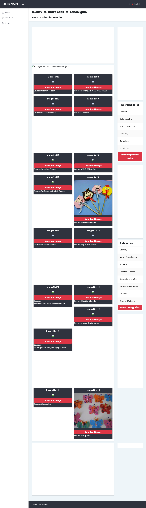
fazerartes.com (48, 91)
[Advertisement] (73, 45)
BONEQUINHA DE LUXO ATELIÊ (94, 91)
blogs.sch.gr (46, 404)
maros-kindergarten (90, 323)
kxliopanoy (86, 435)
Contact (8, 23)
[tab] (130, 156)
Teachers (9, 18)
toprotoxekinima (88, 244)
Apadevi (85, 112)
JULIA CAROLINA (88, 169)
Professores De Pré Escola (53, 191)
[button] (130, 156)
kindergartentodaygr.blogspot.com (50, 347)
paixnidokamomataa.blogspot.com (49, 303)
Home (7, 12)
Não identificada (48, 112)
